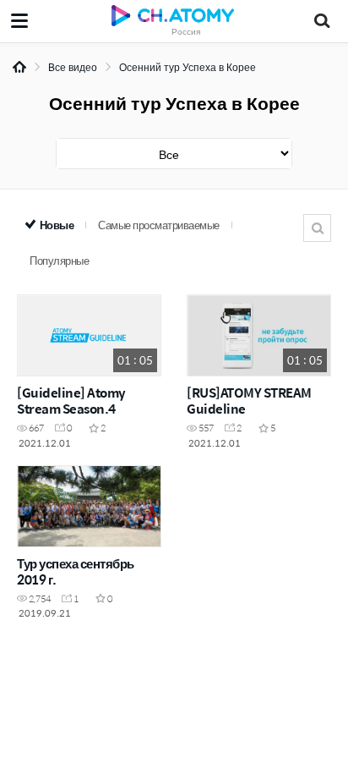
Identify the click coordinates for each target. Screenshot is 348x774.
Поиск (317, 228)
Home (19, 67)
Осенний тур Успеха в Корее (187, 66)
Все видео (72, 66)
